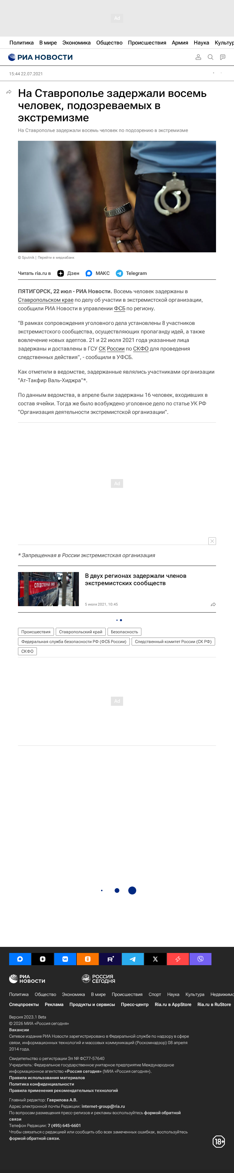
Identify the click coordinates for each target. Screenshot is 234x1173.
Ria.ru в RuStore (214, 1004)
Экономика (73, 994)
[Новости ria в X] (155, 959)
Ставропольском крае (45, 300)
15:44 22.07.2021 (26, 73)
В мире (98, 994)
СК (102, 348)
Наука (173, 994)
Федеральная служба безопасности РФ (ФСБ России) (73, 641)
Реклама (54, 1004)
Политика (19, 994)
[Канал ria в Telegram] (133, 959)
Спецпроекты (24, 1004)
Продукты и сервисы (92, 1004)
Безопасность (124, 631)
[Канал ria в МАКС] (20, 959)
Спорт (155, 994)
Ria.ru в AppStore (173, 1004)
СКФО (141, 348)
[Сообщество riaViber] (200, 959)
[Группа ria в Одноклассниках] (88, 959)
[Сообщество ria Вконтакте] (65, 959)
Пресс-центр (135, 1004)
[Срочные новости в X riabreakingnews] (178, 959)
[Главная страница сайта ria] (39, 57)
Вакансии (19, 1029)
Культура (195, 994)
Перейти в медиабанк (56, 257)
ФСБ (119, 308)
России (116, 348)
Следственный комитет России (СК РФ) (173, 641)
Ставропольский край (80, 631)
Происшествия (36, 631)
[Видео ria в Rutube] (110, 959)
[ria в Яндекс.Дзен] (43, 959)
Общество (45, 994)
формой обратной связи (34, 1138)
